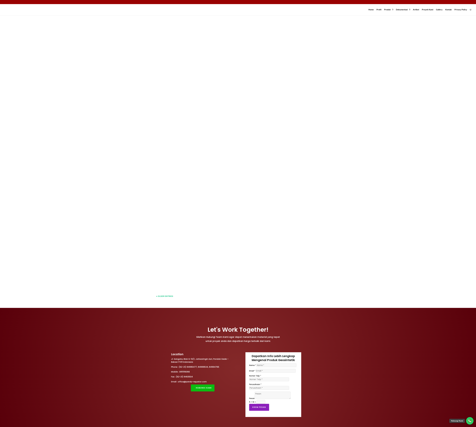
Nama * (252, 365)
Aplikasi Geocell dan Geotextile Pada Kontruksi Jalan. (193, 32)
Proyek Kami (427, 10)
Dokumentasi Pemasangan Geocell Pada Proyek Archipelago (198, 148)
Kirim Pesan (259, 407)
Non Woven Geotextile (192, 68)
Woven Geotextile (190, 37)
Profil (378, 10)
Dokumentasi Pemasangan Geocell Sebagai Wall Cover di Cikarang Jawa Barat (209, 210)
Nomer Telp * (255, 376)
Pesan (252, 398)
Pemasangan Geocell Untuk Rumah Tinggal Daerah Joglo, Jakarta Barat (205, 272)
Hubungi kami (204, 388)
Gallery (439, 10)
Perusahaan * (255, 384)
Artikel (416, 10)
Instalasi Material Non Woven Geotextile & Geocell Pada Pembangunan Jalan (208, 63)
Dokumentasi (402, 10)
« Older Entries (164, 296)
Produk (387, 10)
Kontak (448, 10)
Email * (252, 371)
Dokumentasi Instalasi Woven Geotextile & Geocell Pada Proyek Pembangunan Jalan (213, 179)
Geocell (176, 37)
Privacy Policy (460, 10)
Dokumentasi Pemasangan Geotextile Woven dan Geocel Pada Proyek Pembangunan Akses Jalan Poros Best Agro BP (235, 241)
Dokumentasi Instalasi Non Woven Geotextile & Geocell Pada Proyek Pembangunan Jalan (216, 90)
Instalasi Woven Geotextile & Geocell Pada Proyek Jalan (195, 121)
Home (371, 10)
